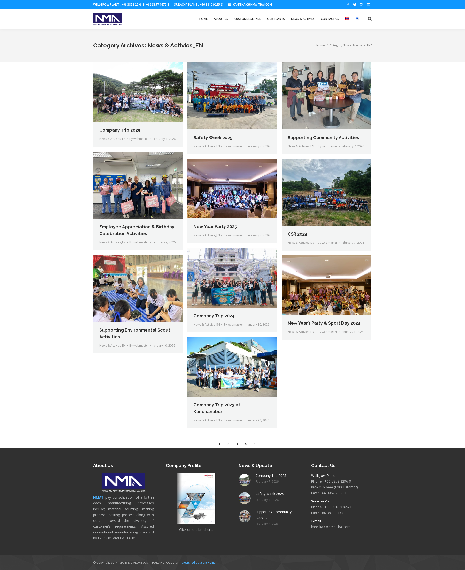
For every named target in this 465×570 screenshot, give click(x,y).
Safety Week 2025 (213, 137)
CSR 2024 (297, 233)
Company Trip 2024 (214, 315)
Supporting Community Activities (323, 137)
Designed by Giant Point (198, 563)
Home (320, 45)
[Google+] (361, 5)
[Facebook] (348, 5)
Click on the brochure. (196, 529)
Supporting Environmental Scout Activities (134, 333)
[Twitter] (355, 5)
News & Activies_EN (112, 139)
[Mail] (368, 5)
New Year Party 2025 (215, 226)
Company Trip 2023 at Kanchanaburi (217, 408)
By (139, 139)
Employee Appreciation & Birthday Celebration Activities (136, 230)
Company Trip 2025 (119, 130)
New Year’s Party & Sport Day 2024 (324, 323)
